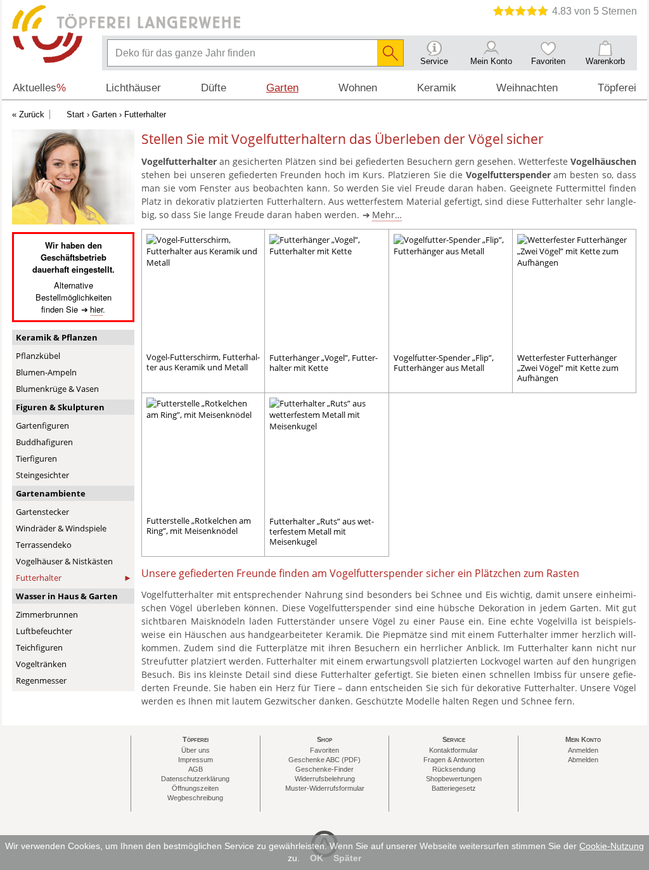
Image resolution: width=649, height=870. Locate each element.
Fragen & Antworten (453, 759)
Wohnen (357, 88)
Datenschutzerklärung (195, 778)
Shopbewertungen (454, 778)
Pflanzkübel (38, 355)
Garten (104, 114)
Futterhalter (38, 577)
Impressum (195, 759)
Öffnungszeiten (195, 788)
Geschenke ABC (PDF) (324, 759)
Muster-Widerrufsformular (324, 788)
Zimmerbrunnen (47, 614)
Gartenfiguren (42, 425)
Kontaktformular (453, 750)
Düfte (213, 88)
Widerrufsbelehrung (325, 778)
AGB (195, 769)
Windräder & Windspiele (61, 528)
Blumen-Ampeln (46, 372)
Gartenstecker (42, 511)
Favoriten (324, 750)
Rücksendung (453, 769)
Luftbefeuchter (44, 631)
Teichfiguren (39, 647)
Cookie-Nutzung (611, 846)
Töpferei (617, 88)
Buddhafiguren (44, 442)
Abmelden (583, 759)
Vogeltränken (41, 664)
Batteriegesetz (454, 788)
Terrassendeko (44, 544)
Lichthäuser (133, 88)
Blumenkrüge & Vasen (57, 388)
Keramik (436, 88)
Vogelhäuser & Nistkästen (64, 561)
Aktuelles (39, 88)
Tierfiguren (36, 458)
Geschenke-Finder (324, 769)
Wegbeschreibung (195, 798)
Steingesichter (42, 475)
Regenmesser (41, 680)
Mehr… (387, 215)
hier (96, 309)
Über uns (195, 750)
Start (75, 114)
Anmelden (583, 750)
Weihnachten (527, 88)
